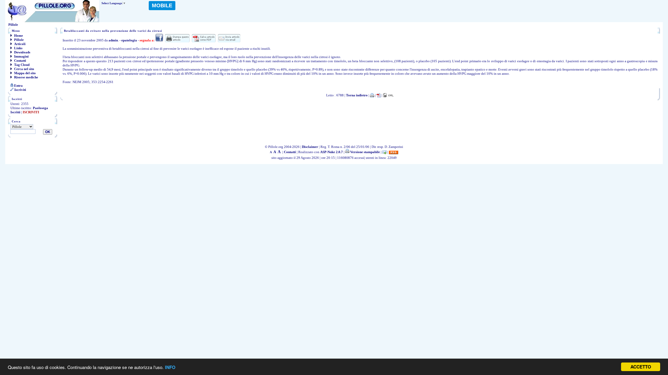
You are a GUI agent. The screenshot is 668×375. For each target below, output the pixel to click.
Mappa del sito (24, 73)
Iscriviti (20, 90)
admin (113, 40)
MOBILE (162, 5)
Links (17, 48)
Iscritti (15, 112)
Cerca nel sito (23, 69)
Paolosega (40, 108)
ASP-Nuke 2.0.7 (331, 152)
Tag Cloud (21, 65)
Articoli (19, 44)
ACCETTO (640, 367)
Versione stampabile (364, 152)
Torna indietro (357, 95)
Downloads (21, 52)
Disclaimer (310, 147)
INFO (170, 367)
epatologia (129, 40)
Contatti (19, 61)
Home (18, 36)
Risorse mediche (25, 77)
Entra (18, 86)
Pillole (18, 40)
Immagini (21, 56)
